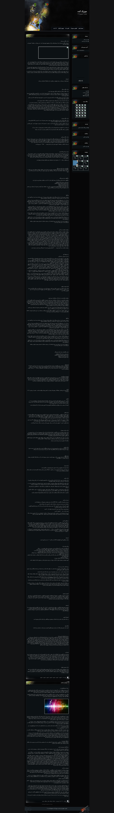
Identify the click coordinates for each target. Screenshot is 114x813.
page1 (41, 677)
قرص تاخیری (85, 92)
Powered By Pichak (80, 77)
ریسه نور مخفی (85, 41)
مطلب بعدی (44, 801)
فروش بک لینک (61, 28)
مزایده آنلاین (85, 146)
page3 (48, 677)
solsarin (86, 94)
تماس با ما (67, 28)
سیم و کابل (86, 39)
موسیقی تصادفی (64, 682)
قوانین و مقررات (74, 28)
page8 (60, 677)
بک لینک (80, 80)
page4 (51, 677)
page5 (54, 677)
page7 (57, 677)
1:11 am (55, 28)
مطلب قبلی (49, 801)
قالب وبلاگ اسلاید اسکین (83, 127)
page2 (44, 677)
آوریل (61, 530)
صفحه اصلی (80, 28)
